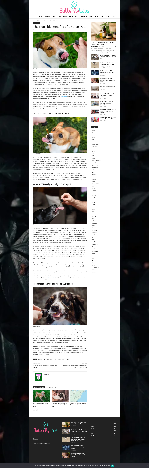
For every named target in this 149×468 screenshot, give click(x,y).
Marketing (94, 223)
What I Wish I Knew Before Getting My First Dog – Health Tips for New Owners (60, 405)
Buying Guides (95, 144)
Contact (107, 16)
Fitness (93, 181)
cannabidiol (40, 359)
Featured (94, 176)
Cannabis (94, 146)
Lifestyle (84, 16)
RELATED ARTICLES (39, 387)
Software (94, 253)
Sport (90, 16)
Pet (92, 237)
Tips (93, 262)
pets (63, 359)
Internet (94, 207)
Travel (93, 265)
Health (71, 16)
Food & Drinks (95, 183)
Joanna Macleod (94, 46)
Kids (93, 211)
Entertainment (95, 165)
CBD (38, 22)
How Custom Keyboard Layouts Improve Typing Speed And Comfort (108, 111)
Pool (93, 239)
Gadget (93, 188)
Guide (93, 197)
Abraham (36, 29)
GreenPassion (51, 277)
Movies (93, 225)
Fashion (94, 174)
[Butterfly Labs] (74, 7)
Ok (112, 465)
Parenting (94, 232)
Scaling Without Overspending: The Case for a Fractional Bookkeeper (107, 95)
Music (93, 228)
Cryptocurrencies (96, 160)
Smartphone (95, 249)
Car (93, 149)
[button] (114, 16)
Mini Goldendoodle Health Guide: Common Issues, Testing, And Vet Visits (41, 405)
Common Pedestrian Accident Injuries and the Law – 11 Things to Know (75, 366)
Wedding (94, 272)
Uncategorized (95, 267)
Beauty (93, 135)
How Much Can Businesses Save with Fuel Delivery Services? (106, 103)
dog (55, 359)
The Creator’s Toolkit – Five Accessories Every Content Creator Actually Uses (107, 64)
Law (93, 214)
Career (93, 151)
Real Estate (94, 242)
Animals (47, 16)
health (59, 359)
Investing (94, 209)
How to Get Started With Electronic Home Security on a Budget (107, 72)
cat (44, 359)
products (67, 359)
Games (65, 16)
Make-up (94, 221)
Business (94, 142)
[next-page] (36, 410)
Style (96, 16)
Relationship (95, 244)
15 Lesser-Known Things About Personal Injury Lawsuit (45, 366)
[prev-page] (34, 410)
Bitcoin (93, 137)
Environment (95, 167)
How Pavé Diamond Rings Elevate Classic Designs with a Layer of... (107, 80)
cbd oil (51, 359)
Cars (53, 16)
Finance (94, 179)
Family (93, 172)
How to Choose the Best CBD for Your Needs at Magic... (102, 43)
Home (40, 16)
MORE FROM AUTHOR (51, 387)
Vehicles (94, 269)
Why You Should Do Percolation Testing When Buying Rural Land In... (108, 57)
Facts (93, 170)
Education (94, 163)
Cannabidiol (64, 96)
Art (92, 132)
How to (93, 204)
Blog (93, 139)
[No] (147, 465)
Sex (93, 246)
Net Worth (94, 230)
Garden (94, 195)
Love (93, 218)
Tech (101, 16)
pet (55, 159)
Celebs (59, 16)
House (77, 16)
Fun (93, 186)
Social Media (95, 251)
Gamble (94, 190)
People (93, 235)
